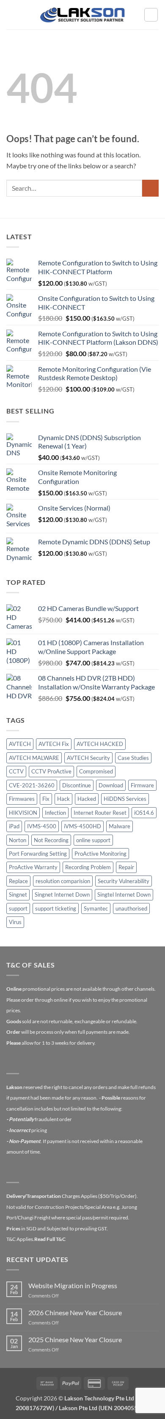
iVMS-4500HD (82, 826)
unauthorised (131, 908)
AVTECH (20, 744)
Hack (63, 798)
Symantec (96, 908)
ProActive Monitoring (100, 853)
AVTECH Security (88, 757)
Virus (15, 922)
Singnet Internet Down (62, 894)
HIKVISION (23, 812)
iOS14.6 (144, 812)
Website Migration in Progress (72, 1285)
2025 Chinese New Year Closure (75, 1339)
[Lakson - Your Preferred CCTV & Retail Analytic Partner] (82, 14)
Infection (55, 812)
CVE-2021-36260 (32, 785)
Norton (17, 840)
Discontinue (76, 785)
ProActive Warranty (33, 867)
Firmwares (22, 798)
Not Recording (51, 840)
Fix (46, 798)
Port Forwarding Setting (38, 853)
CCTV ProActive (51, 771)
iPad (14, 826)
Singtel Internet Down (124, 894)
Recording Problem (88, 867)
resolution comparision (63, 881)
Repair (126, 867)
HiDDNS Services (125, 798)
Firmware (142, 785)
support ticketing (55, 908)
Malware (119, 826)
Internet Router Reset (100, 812)
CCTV (16, 771)
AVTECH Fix (53, 744)
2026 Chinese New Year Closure (75, 1312)
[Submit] (150, 188)
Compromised (96, 771)
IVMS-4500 (41, 826)
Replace (18, 881)
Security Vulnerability (123, 881)
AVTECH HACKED (100, 744)
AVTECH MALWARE (34, 757)
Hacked (86, 798)
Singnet (18, 894)
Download (111, 785)
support (18, 908)
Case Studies (133, 757)
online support (93, 840)
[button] (11, 14)
